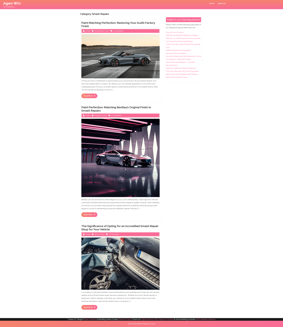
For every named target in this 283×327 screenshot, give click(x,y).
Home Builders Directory (206, 319)
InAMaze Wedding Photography (178, 50)
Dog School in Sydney (175, 32)
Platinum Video (125, 319)
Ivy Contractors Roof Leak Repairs (179, 41)
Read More (90, 96)
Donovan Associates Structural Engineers (182, 71)
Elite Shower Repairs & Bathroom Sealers (182, 35)
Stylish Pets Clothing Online (176, 77)
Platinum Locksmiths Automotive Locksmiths (183, 38)
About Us (222, 3)
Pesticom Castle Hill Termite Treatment (181, 68)
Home (211, 3)
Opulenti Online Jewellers (176, 53)
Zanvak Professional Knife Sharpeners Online (183, 56)
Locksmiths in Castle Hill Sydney (178, 59)
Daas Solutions (90, 319)
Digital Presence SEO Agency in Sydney (157, 319)
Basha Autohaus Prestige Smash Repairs (181, 74)
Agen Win (12, 3)
